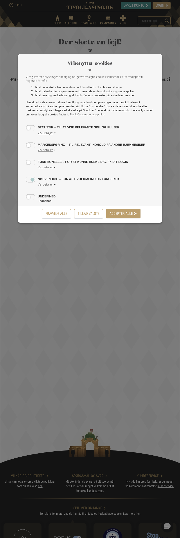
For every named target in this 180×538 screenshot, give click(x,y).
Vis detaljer (45, 133)
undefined (47, 196)
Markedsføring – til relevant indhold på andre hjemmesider (91, 144)
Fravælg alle (56, 214)
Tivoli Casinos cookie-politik (87, 114)
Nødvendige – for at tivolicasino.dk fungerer (78, 179)
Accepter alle (121, 214)
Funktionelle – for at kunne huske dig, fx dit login (83, 162)
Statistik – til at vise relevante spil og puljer (78, 127)
